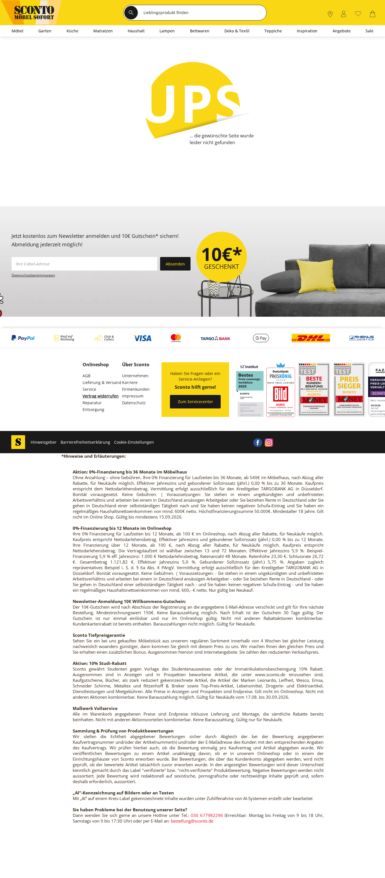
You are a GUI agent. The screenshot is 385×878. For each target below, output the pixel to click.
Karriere (130, 382)
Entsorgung (93, 409)
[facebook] (257, 442)
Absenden (175, 264)
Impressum (132, 396)
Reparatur (92, 402)
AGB (86, 375)
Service (89, 389)
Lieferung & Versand (102, 382)
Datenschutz (134, 402)
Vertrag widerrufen (101, 396)
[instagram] (269, 442)
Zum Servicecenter (195, 401)
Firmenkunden (136, 389)
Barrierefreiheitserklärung (85, 442)
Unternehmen (135, 375)
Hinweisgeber (44, 442)
